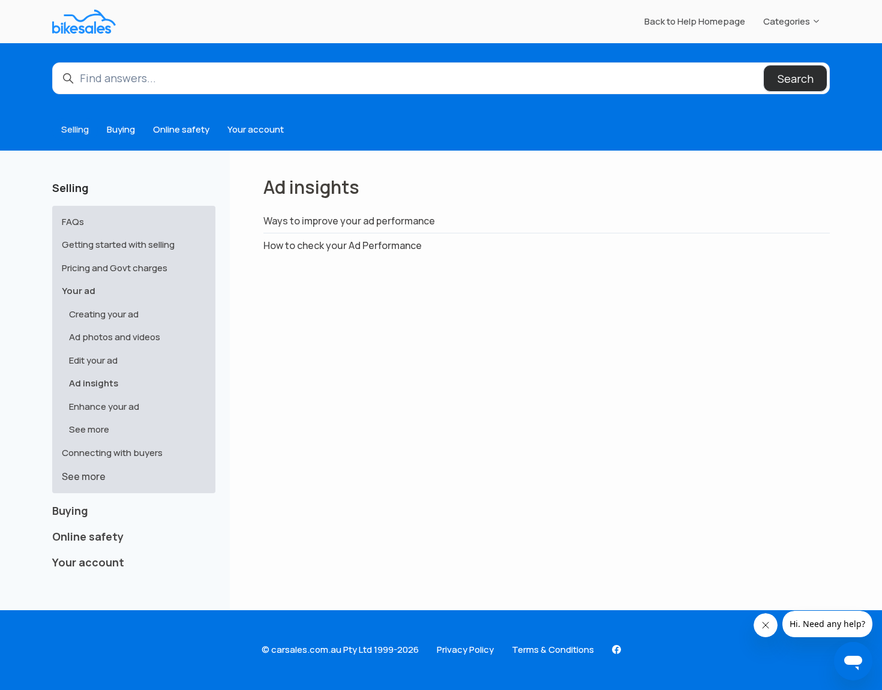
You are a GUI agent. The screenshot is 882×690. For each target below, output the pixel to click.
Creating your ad (104, 314)
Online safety (181, 129)
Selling (75, 129)
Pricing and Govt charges (114, 268)
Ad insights (93, 383)
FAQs (73, 221)
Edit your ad (93, 360)
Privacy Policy (465, 649)
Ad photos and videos (114, 337)
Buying (121, 129)
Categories (787, 21)
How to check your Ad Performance (342, 245)
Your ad (78, 290)
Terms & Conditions (553, 649)
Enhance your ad (104, 406)
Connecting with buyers (112, 452)
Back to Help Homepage (694, 21)
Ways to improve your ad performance (349, 220)
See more (89, 429)
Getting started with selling (118, 244)
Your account (255, 129)
